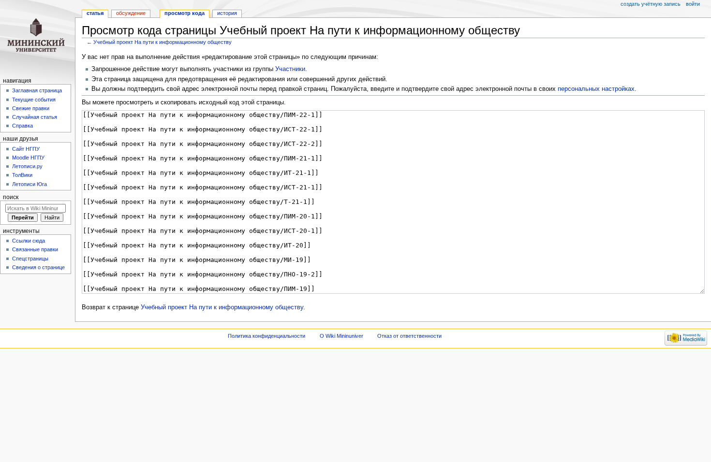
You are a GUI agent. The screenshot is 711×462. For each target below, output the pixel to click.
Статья (95, 13)
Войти (693, 4)
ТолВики (22, 175)
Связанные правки (35, 249)
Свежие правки (30, 108)
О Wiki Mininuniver (341, 336)
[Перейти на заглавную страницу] (37, 37)
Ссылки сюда (28, 241)
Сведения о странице (38, 267)
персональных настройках (596, 89)
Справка (22, 126)
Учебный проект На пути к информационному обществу (162, 42)
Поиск (10, 197)
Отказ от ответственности (409, 336)
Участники (290, 69)
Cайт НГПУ (26, 149)
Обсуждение (131, 13)
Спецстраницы (30, 258)
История (227, 13)
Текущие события (34, 99)
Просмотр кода (184, 13)
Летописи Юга (29, 184)
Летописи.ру (27, 166)
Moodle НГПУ (28, 157)
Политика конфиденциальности (266, 336)
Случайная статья (34, 117)
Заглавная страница (37, 90)
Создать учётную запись (651, 4)
